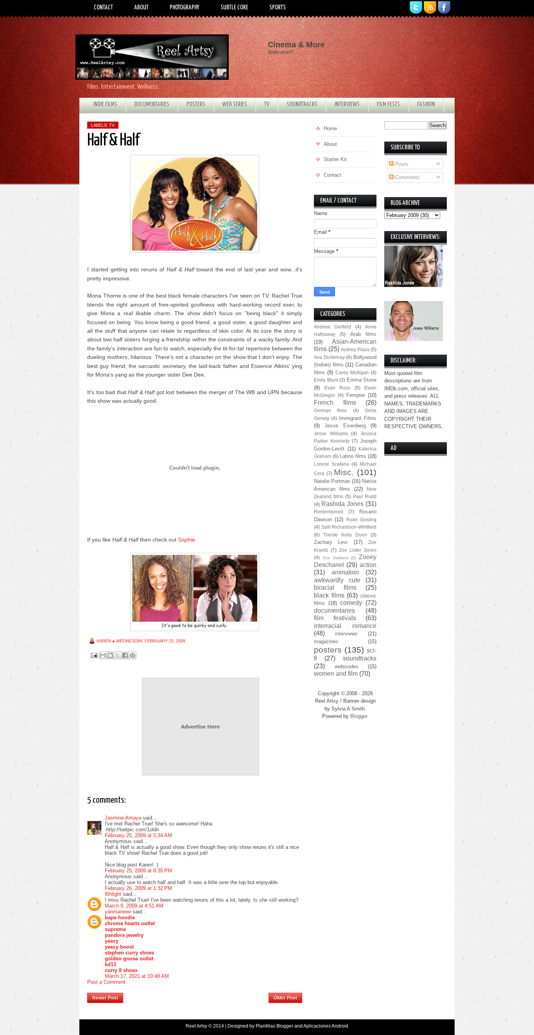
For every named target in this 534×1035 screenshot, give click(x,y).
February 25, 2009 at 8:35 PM (138, 871)
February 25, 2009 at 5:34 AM (138, 835)
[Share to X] (118, 655)
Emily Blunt (326, 379)
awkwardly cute (337, 580)
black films (329, 595)
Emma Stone (362, 380)
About (141, 8)
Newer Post (105, 998)
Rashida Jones (342, 503)
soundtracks (359, 658)
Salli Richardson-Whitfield (349, 526)
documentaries (334, 610)
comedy (351, 602)
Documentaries (151, 105)
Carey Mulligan (352, 372)
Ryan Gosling (361, 519)
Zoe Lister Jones (357, 549)
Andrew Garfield (332, 326)
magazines (326, 641)
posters (328, 649)
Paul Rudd (364, 496)
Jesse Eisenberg (345, 426)
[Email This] (103, 655)
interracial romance (345, 625)
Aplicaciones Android (325, 1026)
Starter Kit (335, 159)
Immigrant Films (357, 418)
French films (335, 402)
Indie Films (105, 105)
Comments (407, 177)
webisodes (346, 666)
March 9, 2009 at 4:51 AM (134, 906)
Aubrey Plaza (355, 349)
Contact (103, 8)
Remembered (328, 511)
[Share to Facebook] (125, 655)
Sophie (186, 539)
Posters (195, 105)
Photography (184, 8)
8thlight (113, 894)
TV (266, 105)
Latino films (353, 456)
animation (345, 572)
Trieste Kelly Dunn (345, 534)
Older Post (285, 998)
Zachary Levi (331, 542)
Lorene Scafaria (331, 463)
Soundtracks (302, 105)
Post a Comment (106, 982)
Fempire (355, 395)
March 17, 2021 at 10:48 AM (137, 976)
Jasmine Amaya (123, 818)
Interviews (347, 105)
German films (330, 410)
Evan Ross (337, 387)
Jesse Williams (331, 433)
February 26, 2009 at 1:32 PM (138, 888)
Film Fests (388, 105)
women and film (336, 673)
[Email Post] (93, 655)
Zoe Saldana (335, 558)
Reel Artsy (196, 1026)
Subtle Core (234, 8)
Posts (401, 164)
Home (196, 995)
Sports (277, 8)
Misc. (344, 472)
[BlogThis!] (110, 655)
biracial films (335, 587)
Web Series (234, 105)
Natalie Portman (332, 481)
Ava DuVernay (329, 357)
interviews (346, 634)
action (368, 564)
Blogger (358, 716)
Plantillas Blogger (274, 1026)
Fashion (426, 105)
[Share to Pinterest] (132, 655)
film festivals (335, 618)
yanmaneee (118, 912)
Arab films (363, 334)
